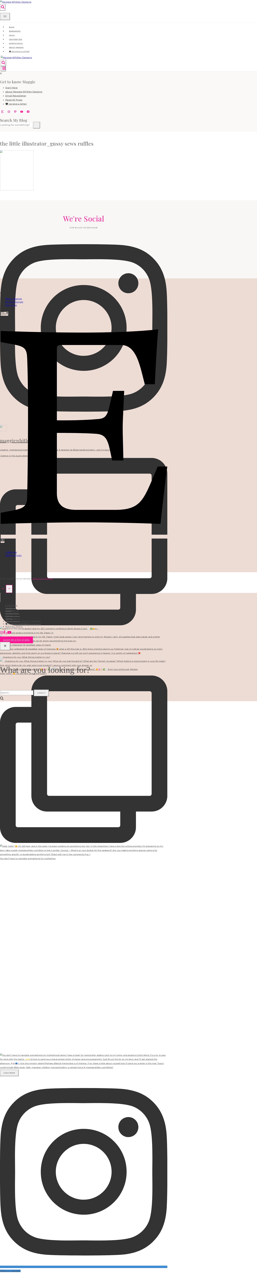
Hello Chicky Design (43, 579)
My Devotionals (14, 302)
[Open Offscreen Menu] (5, 16)
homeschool (12, 613)
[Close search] (5, 646)
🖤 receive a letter (19, 51)
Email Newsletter (15, 95)
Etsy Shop (11, 305)
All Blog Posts (13, 555)
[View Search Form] (2, 7)
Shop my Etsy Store (16, 640)
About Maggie (13, 299)
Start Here (11, 87)
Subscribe (11, 552)
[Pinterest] (5, 314)
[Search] (36, 125)
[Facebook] (7, 314)
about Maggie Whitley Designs (23, 91)
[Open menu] (3, 68)
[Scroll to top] (3, 588)
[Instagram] (2, 314)
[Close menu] (0, 597)
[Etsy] (84, 537)
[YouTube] (2, 541)
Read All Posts (13, 100)
